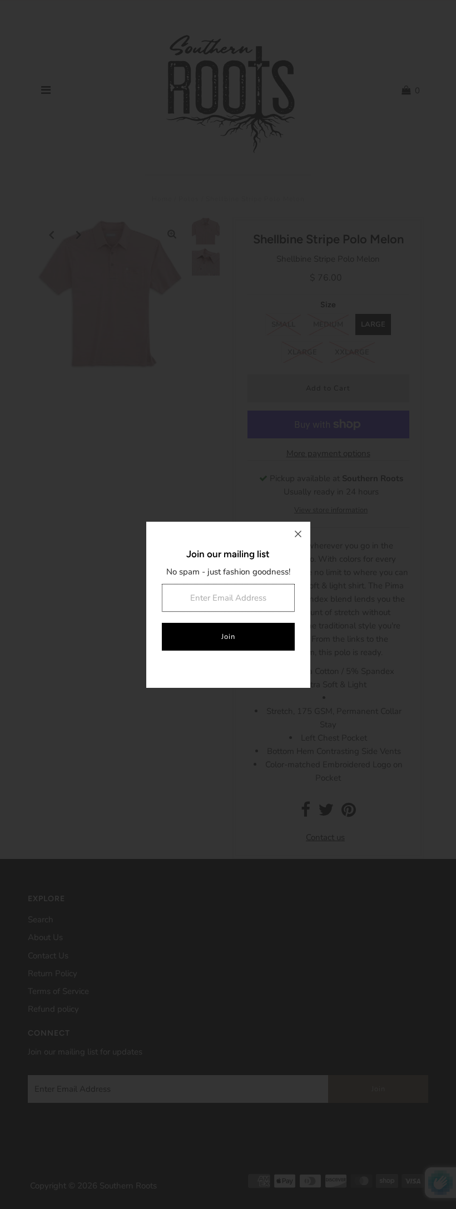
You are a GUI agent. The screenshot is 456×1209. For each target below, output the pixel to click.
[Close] (298, 534)
